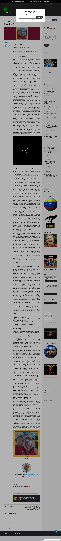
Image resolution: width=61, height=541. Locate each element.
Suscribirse (40, 17)
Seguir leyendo (30, 19)
